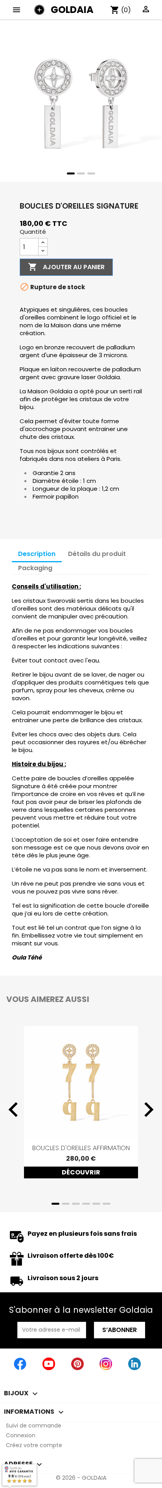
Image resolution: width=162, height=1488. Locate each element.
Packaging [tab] (35, 567)
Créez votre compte (34, 1445)
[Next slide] (148, 1109)
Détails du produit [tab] (97, 553)
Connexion (20, 1435)
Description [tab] (36, 553)
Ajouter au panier (66, 267)
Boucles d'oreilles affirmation (81, 1148)
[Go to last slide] (14, 1109)
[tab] (71, 173)
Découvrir (81, 1172)
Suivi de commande (33, 1425)
